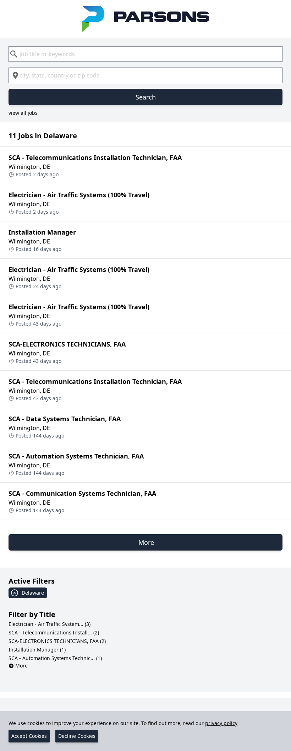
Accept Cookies (29, 736)
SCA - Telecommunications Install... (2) (54, 632)
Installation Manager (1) (37, 649)
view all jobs (23, 112)
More (21, 665)
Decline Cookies (76, 736)
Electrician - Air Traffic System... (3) (49, 624)
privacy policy (221, 723)
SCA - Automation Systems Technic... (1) (55, 658)
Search (146, 97)
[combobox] (145, 54)
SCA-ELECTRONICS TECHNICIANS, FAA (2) (57, 641)
